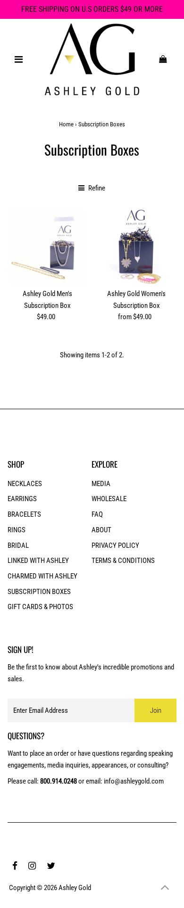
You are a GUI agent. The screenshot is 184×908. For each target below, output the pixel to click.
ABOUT (101, 530)
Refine (96, 188)
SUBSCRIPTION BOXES (39, 591)
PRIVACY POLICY (115, 545)
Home (66, 124)
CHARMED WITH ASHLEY (42, 576)
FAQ (97, 514)
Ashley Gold (75, 887)
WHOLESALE (109, 499)
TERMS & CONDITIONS (123, 560)
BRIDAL (18, 545)
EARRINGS (22, 499)
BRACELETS (24, 514)
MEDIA (101, 483)
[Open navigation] (19, 59)
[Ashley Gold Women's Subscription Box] (136, 246)
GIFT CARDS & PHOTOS (40, 607)
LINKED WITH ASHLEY (38, 560)
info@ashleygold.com (134, 781)
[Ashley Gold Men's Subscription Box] (47, 246)
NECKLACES (25, 483)
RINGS (16, 530)
